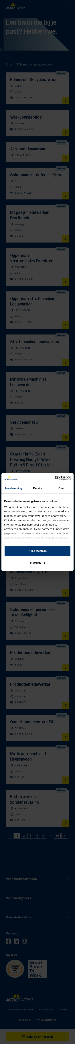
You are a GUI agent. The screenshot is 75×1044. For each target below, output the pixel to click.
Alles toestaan (38, 550)
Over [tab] (61, 488)
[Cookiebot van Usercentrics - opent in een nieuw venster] (55, 478)
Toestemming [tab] (13, 488)
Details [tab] (37, 488)
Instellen (35, 562)
